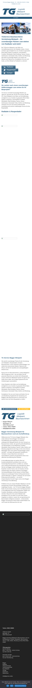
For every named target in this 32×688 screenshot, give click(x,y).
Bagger (4, 662)
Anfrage (4, 670)
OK (7, 685)
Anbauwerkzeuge (7, 665)
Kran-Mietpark (6, 668)
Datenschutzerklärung (20, 685)
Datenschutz (5, 673)
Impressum (5, 671)
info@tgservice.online (9, 428)
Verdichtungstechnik (7, 667)
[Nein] (30, 684)
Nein (12, 685)
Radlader (5, 664)
